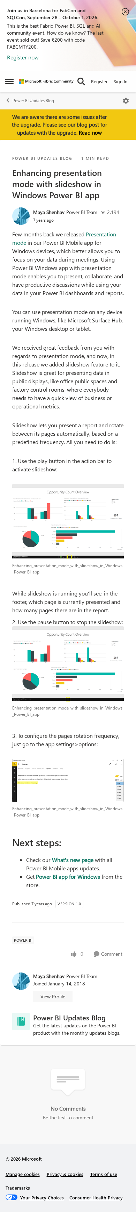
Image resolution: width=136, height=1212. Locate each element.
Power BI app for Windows (67, 876)
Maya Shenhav (49, 212)
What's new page (72, 859)
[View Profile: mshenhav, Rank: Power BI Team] (21, 216)
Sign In (120, 81)
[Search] (81, 81)
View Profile (52, 996)
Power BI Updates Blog (33, 100)
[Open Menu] (126, 101)
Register (99, 81)
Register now (23, 57)
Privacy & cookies (65, 1174)
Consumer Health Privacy (96, 1197)
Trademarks (18, 1188)
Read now (90, 132)
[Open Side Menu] (9, 81)
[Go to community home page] (46, 81)
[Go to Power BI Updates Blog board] (21, 1021)
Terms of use (103, 1174)
